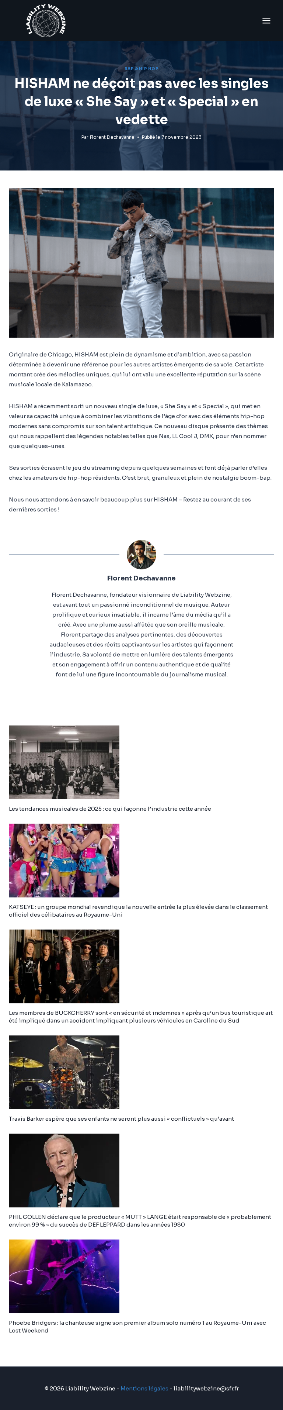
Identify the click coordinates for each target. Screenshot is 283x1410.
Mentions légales (144, 1388)
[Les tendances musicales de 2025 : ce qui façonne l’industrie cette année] (141, 762)
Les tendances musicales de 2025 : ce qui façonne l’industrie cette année (110, 808)
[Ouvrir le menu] (266, 20)
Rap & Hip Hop (142, 68)
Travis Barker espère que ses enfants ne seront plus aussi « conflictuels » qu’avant (121, 1118)
